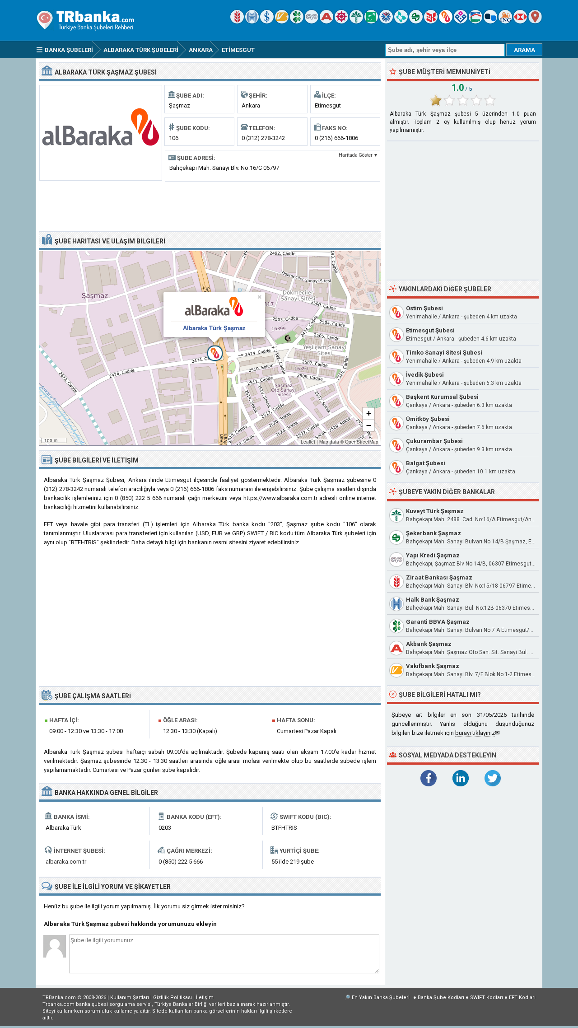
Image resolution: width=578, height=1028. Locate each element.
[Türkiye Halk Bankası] (252, 21)
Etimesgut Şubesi (430, 330)
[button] (210, 348)
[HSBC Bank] (520, 21)
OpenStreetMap (361, 442)
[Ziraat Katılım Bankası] (431, 21)
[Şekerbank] (416, 21)
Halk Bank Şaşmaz (432, 599)
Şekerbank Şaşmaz (433, 533)
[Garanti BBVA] (296, 21)
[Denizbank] (341, 21)
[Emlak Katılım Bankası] (475, 21)
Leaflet (308, 442)
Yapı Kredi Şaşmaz (433, 555)
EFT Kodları (522, 997)
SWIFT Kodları (486, 997)
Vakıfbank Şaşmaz (432, 666)
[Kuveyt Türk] (356, 21)
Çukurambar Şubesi (434, 441)
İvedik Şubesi (425, 374)
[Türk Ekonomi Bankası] (371, 21)
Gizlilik (172, 997)
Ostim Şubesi (424, 308)
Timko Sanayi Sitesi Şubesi (444, 352)
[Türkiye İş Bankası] (267, 21)
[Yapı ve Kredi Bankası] (311, 21)
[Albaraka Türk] (445, 21)
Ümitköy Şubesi (428, 419)
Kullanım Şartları (129, 997)
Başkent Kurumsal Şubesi (442, 396)
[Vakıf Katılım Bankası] (460, 21)
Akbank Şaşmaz (429, 643)
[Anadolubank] (490, 21)
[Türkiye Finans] (401, 21)
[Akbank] (326, 21)
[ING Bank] (505, 21)
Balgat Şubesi (425, 463)
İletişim (205, 997)
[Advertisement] (210, 205)
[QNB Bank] (386, 21)
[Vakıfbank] (282, 21)
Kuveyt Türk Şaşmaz (435, 511)
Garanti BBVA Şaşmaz (438, 621)
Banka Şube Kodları (441, 997)
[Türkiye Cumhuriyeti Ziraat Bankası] (237, 21)
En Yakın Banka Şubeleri (381, 997)
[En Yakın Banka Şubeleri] (535, 21)
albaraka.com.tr (66, 861)
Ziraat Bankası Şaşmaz (439, 577)
